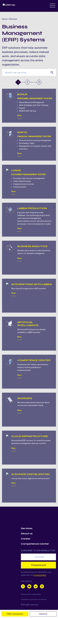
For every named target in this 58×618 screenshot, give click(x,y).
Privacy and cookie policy (31, 594)
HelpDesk (43, 614)
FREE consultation (15, 614)
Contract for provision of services (34, 599)
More (19, 115)
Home (4, 19)
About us (27, 533)
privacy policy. (40, 575)
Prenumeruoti (38, 565)
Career (25, 538)
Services (26, 528)
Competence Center (35, 543)
